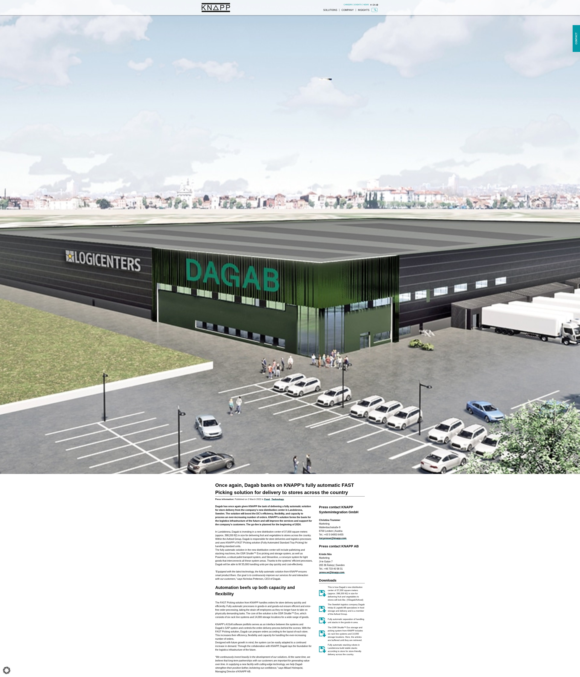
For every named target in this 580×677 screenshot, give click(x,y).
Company (348, 10)
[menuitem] (348, 4)
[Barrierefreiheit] (371, 5)
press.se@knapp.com (331, 572)
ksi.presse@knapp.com (332, 538)
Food (267, 499)
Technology (278, 499)
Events (358, 5)
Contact (576, 39)
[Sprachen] (377, 5)
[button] (6, 670)
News (366, 5)
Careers (348, 5)
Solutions (330, 10)
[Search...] (375, 10)
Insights (363, 10)
